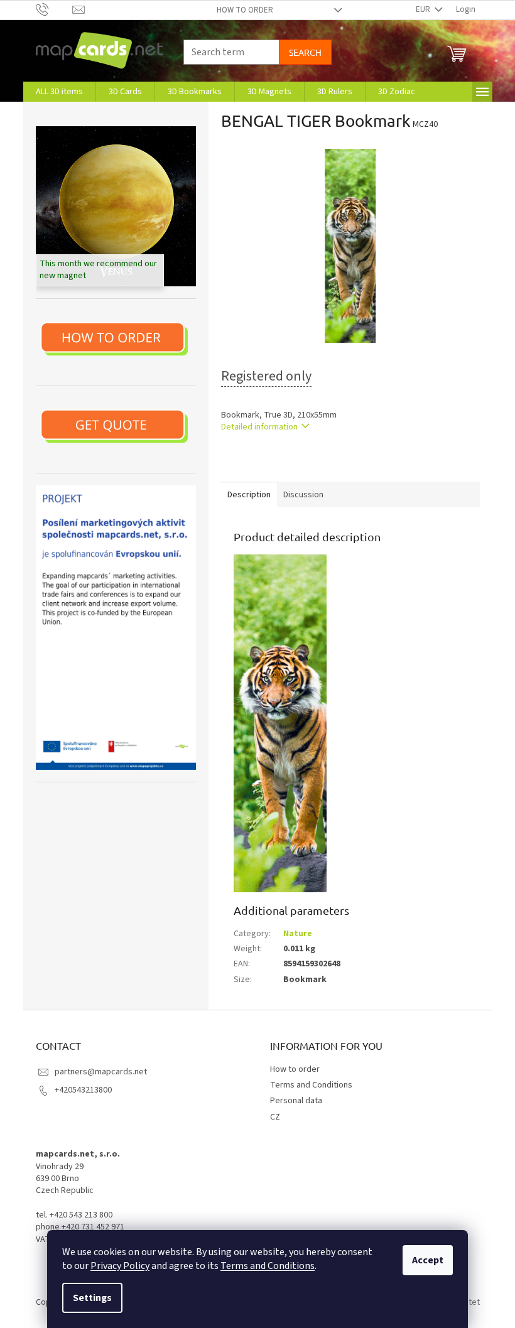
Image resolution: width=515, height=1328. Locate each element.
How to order (245, 10)
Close (286, 464)
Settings (92, 1298)
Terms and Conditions (267, 1266)
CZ (275, 1117)
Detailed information (259, 427)
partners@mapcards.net (101, 1072)
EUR (424, 9)
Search (305, 52)
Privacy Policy (119, 1266)
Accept (427, 1260)
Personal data (296, 1100)
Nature (297, 933)
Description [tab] (249, 495)
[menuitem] (59, 92)
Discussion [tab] (303, 495)
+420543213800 (83, 1090)
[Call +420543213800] (54, 9)
